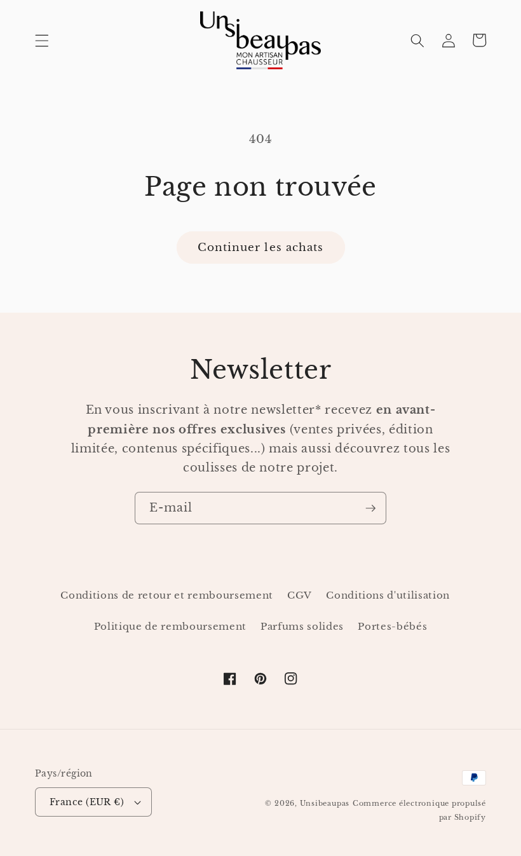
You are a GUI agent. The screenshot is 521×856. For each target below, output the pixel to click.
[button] (42, 40)
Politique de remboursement (170, 626)
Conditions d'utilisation (388, 595)
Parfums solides (302, 626)
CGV (299, 595)
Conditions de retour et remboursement (166, 595)
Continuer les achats (261, 247)
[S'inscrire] (370, 508)
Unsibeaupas (324, 803)
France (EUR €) (87, 802)
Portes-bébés (392, 626)
